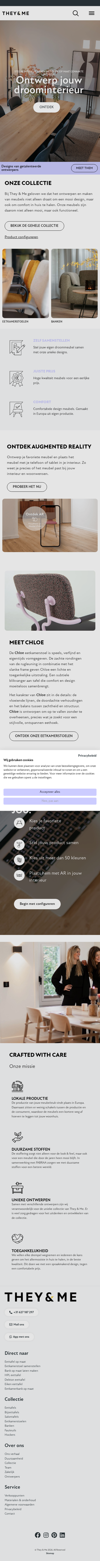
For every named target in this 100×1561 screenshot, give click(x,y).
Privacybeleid (87, 755)
